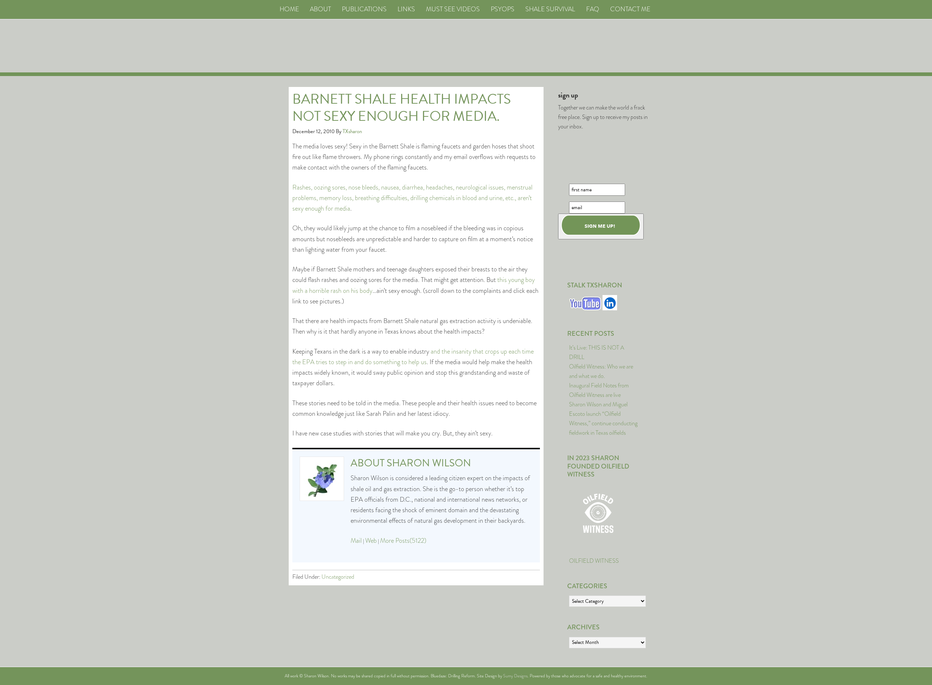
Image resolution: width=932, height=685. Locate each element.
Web (371, 540)
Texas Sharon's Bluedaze (533, 46)
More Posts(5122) (403, 540)
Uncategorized (337, 577)
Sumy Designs (515, 676)
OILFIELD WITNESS (594, 561)
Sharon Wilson (429, 462)
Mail (356, 540)
